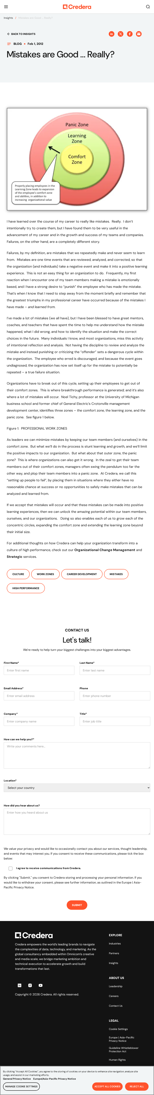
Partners (114, 953)
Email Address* (13, 688)
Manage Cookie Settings (21, 1086)
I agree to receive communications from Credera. (48, 868)
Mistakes (116, 574)
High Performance (25, 588)
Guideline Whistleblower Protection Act (123, 1049)
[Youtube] (40, 985)
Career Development (82, 574)
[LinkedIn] (19, 985)
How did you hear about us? (22, 805)
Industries (115, 943)
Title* (83, 714)
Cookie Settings (118, 1029)
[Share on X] (120, 34)
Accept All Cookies (107, 1086)
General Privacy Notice (17, 1078)
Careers (114, 996)
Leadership (115, 986)
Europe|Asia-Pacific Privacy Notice (54, 1078)
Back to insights (23, 34)
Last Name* (87, 662)
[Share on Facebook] (130, 34)
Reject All (137, 1086)
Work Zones (45, 574)
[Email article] (139, 34)
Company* (11, 714)
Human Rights (117, 1059)
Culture (18, 574)
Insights (8, 18)
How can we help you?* (19, 739)
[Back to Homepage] (77, 6)
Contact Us (115, 1005)
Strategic (14, 556)
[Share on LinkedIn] (111, 34)
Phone (84, 688)
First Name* (11, 662)
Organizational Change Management (104, 550)
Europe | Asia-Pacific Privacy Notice (121, 1039)
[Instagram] (30, 985)
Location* (10, 780)
